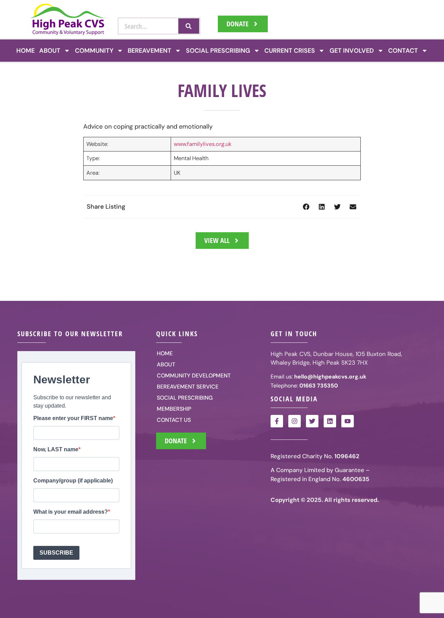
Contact (403, 50)
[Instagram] (294, 421)
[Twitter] (312, 421)
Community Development (194, 375)
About (49, 50)
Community (94, 50)
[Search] (188, 26)
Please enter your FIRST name (73, 418)
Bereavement (149, 50)
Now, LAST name (55, 449)
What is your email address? (70, 512)
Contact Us (174, 420)
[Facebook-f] (277, 421)
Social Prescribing (218, 50)
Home (25, 50)
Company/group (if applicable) (73, 481)
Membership (174, 408)
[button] (306, 207)
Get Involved (352, 50)
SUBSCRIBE (56, 553)
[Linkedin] (330, 421)
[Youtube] (347, 421)
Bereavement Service (188, 386)
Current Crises (289, 50)
